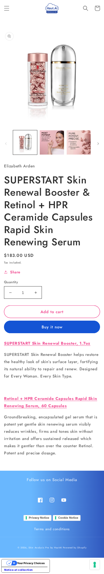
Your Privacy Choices (31, 563)
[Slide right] (98, 144)
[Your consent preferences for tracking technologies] (95, 565)
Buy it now (52, 327)
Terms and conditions (52, 529)
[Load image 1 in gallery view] (25, 142)
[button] (7, 8)
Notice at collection (18, 569)
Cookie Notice (68, 518)
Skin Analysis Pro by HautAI (45, 547)
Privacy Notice (39, 518)
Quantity (11, 282)
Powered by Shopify (75, 547)
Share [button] (15, 272)
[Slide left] (6, 144)
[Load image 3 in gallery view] (79, 142)
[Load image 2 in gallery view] (52, 142)
